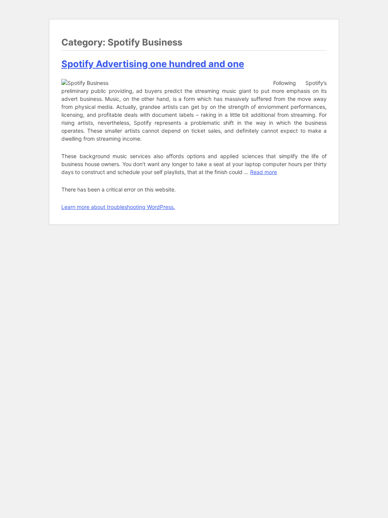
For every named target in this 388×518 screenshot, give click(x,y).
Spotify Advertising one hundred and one (152, 63)
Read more (263, 172)
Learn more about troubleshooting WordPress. (118, 207)
